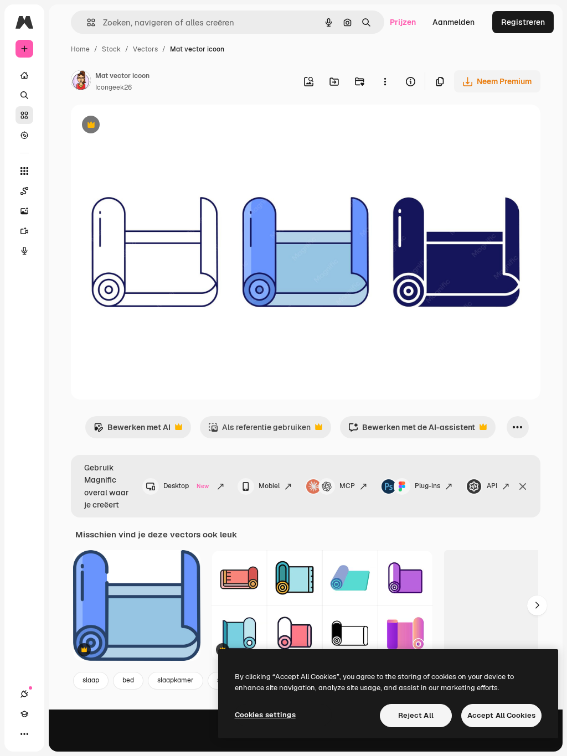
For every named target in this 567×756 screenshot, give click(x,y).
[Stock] (24, 115)
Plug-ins (427, 485)
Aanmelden (453, 22)
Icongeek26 (113, 87)
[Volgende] (537, 605)
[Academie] (24, 714)
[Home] (24, 75)
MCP (347, 485)
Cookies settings (265, 714)
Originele (143, 126)
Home (80, 49)
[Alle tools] (24, 171)
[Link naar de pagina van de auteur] (81, 82)
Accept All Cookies (501, 715)
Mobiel (269, 485)
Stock (111, 49)
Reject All (416, 715)
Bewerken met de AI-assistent (411, 430)
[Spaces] (24, 191)
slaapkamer (175, 680)
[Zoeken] (24, 95)
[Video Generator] (24, 231)
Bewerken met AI (132, 430)
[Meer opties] (385, 81)
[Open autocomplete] (86, 22)
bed (128, 680)
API (492, 485)
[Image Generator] (24, 211)
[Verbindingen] (24, 694)
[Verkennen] (24, 135)
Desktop (186, 485)
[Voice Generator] (24, 251)
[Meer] (24, 734)
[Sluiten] (522, 486)
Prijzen (403, 22)
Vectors (145, 49)
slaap (91, 680)
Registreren (523, 22)
